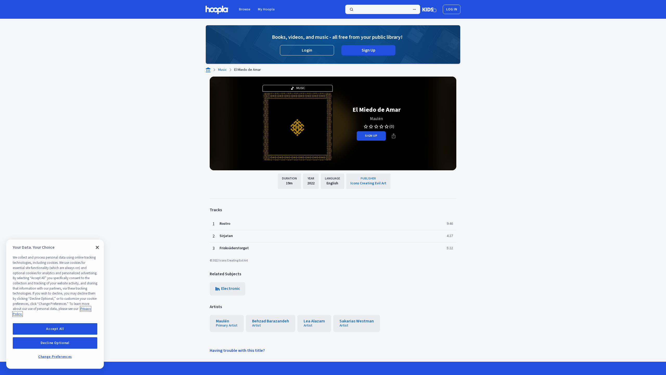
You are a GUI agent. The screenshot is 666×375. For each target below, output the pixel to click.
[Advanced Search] (414, 9)
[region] (55, 304)
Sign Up (368, 50)
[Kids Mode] (429, 9)
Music (222, 69)
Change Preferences (55, 356)
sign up (371, 136)
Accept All (55, 329)
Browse (245, 9)
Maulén (376, 119)
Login (307, 50)
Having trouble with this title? (237, 350)
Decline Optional (55, 343)
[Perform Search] (382, 9)
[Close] (97, 247)
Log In (451, 9)
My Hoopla (266, 9)
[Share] (393, 136)
